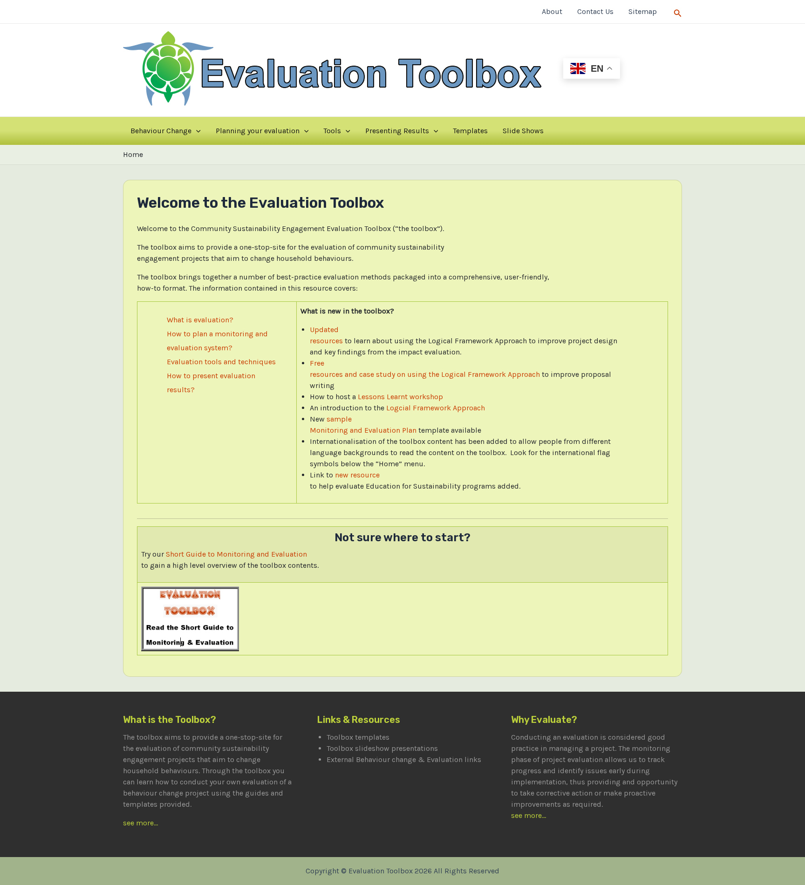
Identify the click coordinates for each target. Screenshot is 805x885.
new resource (357, 474)
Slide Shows (523, 130)
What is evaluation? (200, 319)
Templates (470, 130)
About (552, 11)
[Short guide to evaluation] (190, 617)
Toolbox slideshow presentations (382, 748)
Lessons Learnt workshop (400, 396)
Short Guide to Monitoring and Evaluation (236, 554)
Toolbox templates (358, 737)
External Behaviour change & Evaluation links (404, 759)
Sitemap (642, 11)
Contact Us (595, 11)
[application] (196, 131)
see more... (140, 822)
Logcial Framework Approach (435, 407)
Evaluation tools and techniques (221, 361)
